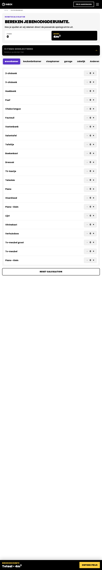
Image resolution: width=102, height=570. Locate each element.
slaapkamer (52, 61)
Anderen (94, 61)
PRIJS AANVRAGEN (84, 4)
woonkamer (11, 61)
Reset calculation (51, 271)
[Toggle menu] (97, 4)
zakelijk (81, 61)
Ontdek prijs (89, 565)
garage (68, 61)
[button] (51, 50)
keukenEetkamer (32, 61)
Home (6, 10)
